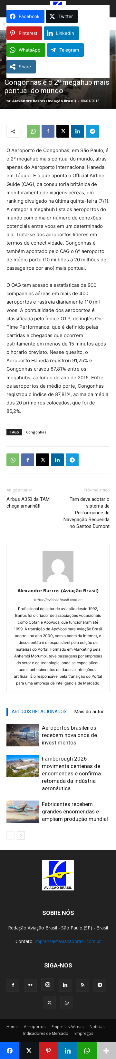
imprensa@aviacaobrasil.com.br (68, 941)
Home (12, 1026)
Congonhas (36, 432)
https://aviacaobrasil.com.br (58, 600)
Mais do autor (89, 711)
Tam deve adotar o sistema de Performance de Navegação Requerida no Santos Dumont (86, 512)
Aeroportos (34, 1026)
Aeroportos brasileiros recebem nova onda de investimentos (69, 735)
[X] (62, 131)
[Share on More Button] (106, 1050)
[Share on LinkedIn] (67, 1050)
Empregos (83, 1033)
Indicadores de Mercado (45, 1033)
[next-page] (21, 835)
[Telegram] (92, 131)
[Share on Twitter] (29, 1050)
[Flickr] (30, 985)
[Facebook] (48, 131)
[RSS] (82, 985)
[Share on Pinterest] (48, 1050)
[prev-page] (10, 835)
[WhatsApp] (33, 131)
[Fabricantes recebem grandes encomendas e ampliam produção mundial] (22, 812)
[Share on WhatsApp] (87, 1050)
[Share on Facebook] (9, 1050)
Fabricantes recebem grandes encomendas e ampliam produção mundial (75, 811)
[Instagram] (47, 984)
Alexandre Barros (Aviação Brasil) (44, 100)
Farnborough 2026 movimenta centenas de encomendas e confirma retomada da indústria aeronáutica (71, 773)
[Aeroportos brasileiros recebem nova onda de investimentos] (22, 735)
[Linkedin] (77, 131)
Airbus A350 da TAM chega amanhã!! (28, 502)
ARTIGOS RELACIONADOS (39, 711)
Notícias (97, 1026)
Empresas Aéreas (67, 1026)
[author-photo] (58, 581)
